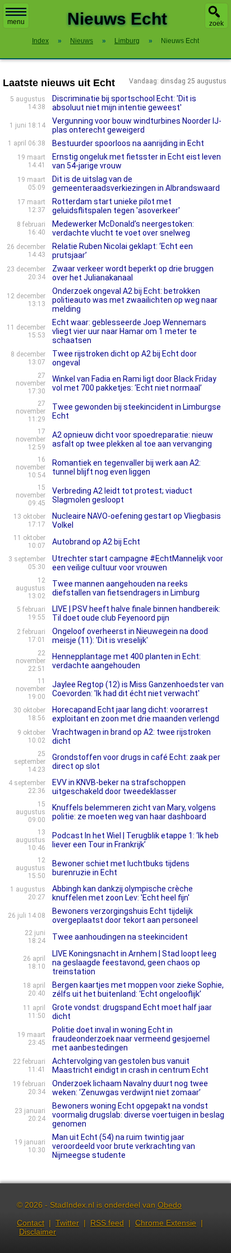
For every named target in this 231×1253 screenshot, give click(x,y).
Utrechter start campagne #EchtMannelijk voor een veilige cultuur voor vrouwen (137, 563)
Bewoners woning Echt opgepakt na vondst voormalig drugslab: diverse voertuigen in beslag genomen (138, 1114)
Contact (30, 1222)
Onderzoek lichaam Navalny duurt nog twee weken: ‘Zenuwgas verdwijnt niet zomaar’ (130, 1088)
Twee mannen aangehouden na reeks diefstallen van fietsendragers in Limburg (126, 588)
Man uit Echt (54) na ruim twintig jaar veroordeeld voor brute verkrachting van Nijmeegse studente (123, 1146)
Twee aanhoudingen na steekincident (120, 936)
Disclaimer (37, 1231)
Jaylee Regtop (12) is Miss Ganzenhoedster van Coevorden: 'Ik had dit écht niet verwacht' (138, 689)
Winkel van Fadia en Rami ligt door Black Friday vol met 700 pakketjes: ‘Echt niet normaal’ (134, 383)
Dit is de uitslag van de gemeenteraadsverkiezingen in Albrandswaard (136, 184)
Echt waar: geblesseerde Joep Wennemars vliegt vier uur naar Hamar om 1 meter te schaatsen (129, 331)
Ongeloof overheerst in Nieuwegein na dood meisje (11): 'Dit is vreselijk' (130, 636)
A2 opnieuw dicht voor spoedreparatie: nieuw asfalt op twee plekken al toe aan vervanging (132, 439)
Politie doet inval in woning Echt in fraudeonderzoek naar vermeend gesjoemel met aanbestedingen (131, 1038)
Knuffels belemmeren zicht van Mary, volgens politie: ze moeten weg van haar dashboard (134, 812)
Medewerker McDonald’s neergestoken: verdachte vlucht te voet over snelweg (123, 228)
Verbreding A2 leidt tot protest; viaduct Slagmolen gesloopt (122, 495)
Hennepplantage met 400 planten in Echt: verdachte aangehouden (126, 661)
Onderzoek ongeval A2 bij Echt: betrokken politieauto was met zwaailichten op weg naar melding (135, 300)
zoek (216, 23)
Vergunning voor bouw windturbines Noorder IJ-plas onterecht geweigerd (136, 125)
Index (40, 41)
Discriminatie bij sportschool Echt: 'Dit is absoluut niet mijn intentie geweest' (124, 103)
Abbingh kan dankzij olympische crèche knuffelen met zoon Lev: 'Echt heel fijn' (122, 893)
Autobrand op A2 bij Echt (96, 541)
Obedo (170, 1204)
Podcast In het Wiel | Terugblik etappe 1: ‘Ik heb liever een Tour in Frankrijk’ (135, 840)
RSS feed (107, 1222)
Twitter (67, 1222)
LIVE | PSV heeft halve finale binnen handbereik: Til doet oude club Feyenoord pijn (136, 613)
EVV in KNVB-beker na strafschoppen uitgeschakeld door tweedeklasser (119, 787)
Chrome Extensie (165, 1222)
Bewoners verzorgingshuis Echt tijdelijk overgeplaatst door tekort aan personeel (125, 916)
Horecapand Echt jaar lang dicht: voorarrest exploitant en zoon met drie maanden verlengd (135, 714)
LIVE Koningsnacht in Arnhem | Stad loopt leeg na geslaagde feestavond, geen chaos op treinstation (134, 962)
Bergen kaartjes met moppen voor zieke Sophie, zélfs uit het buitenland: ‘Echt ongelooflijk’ (138, 989)
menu (16, 22)
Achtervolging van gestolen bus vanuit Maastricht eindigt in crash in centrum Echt (130, 1065)
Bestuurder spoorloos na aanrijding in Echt (128, 143)
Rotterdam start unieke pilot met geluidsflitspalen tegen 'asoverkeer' (116, 206)
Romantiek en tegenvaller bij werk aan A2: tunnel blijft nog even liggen (126, 467)
